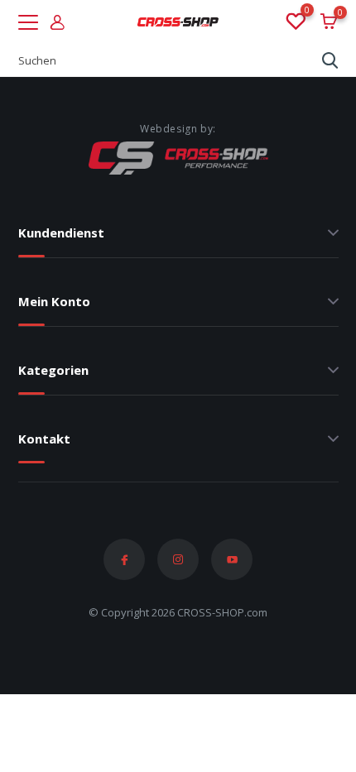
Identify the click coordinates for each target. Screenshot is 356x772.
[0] (295, 22)
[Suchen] (330, 60)
